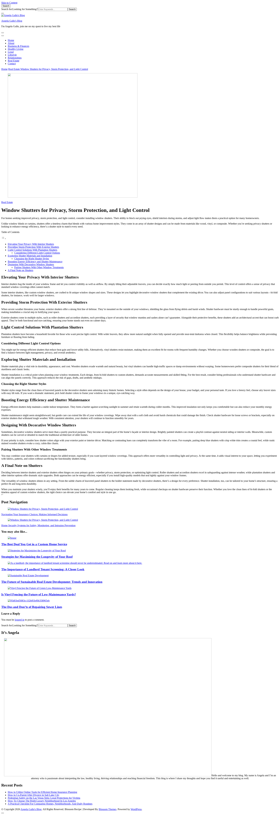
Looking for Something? (25, 9)
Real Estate (13, 60)
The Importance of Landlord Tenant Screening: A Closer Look (42, 569)
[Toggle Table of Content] (3, 238)
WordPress (136, 809)
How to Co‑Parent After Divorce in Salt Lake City (33, 795)
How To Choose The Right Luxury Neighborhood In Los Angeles (42, 800)
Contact (12, 63)
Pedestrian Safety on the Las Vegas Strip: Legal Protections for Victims (44, 798)
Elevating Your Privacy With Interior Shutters (31, 244)
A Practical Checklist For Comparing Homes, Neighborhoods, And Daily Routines (50, 803)
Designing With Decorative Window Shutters (31, 264)
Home (11, 40)
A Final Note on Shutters (20, 270)
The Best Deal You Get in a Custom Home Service (34, 544)
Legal (11, 52)
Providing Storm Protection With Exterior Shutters (33, 247)
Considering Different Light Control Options (37, 252)
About (11, 43)
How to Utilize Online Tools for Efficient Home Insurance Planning (42, 792)
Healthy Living (15, 49)
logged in (19, 619)
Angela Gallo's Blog (11, 20)
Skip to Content (9, 2)
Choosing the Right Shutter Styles (31, 258)
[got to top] (2, 813)
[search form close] (2, 13)
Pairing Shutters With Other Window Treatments (39, 267)
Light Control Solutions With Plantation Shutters (32, 250)
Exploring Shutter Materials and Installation (30, 255)
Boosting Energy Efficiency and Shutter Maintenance (35, 261)
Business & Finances (18, 46)
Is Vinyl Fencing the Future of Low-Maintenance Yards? (38, 594)
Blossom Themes (107, 809)
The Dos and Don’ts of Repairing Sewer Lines (31, 607)
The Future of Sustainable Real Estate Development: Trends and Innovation (51, 582)
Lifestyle (12, 54)
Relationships (15, 57)
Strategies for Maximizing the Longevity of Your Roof (37, 556)
